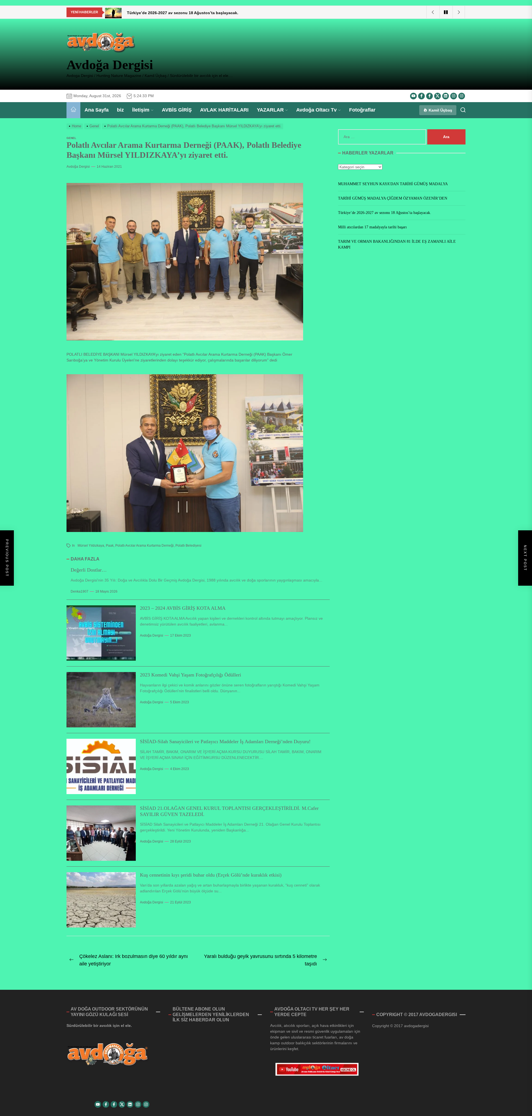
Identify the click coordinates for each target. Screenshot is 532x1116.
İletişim (140, 110)
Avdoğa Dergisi (109, 64)
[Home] (73, 110)
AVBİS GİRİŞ (177, 110)
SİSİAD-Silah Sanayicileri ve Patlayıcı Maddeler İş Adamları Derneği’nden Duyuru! (225, 741)
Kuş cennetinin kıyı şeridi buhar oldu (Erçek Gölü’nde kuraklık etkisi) (211, 875)
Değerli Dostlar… (89, 570)
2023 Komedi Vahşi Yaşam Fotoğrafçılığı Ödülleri (190, 675)
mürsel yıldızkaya (91, 545)
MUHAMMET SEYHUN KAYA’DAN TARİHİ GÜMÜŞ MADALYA (393, 184)
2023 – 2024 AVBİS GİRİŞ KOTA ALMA (183, 608)
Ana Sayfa (97, 110)
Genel (71, 138)
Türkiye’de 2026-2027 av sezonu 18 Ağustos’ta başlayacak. (384, 213)
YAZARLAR (270, 110)
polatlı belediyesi (188, 545)
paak (110, 545)
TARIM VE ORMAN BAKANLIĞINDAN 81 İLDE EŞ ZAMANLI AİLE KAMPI (397, 244)
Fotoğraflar (362, 110)
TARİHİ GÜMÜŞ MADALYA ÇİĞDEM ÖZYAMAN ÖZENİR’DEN (392, 198)
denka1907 (79, 591)
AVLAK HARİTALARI (224, 110)
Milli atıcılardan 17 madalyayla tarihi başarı (372, 227)
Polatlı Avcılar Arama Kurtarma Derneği (144, 545)
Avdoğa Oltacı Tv (316, 110)
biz (120, 110)
